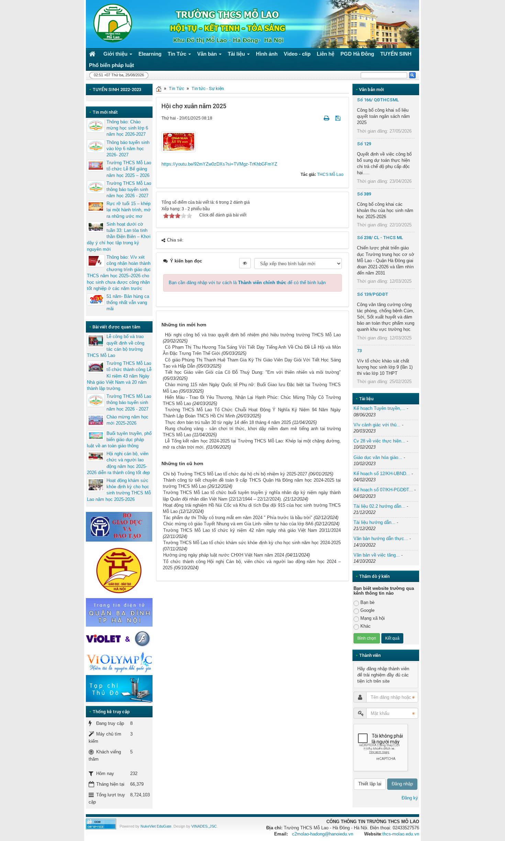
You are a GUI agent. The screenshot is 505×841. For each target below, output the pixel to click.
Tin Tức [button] (178, 54)
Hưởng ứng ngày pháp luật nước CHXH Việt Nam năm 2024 (223, 555)
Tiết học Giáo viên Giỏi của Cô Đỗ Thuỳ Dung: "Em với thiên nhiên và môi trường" (253, 372)
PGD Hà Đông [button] (357, 54)
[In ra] (327, 118)
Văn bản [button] (207, 54)
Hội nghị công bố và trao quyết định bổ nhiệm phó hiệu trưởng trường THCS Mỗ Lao (253, 334)
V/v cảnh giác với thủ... (377, 424)
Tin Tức (176, 88)
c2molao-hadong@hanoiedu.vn (322, 834)
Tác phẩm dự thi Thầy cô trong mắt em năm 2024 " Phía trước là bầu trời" (237, 517)
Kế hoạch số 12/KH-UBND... (382, 473)
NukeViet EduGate (156, 826)
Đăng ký (410, 797)
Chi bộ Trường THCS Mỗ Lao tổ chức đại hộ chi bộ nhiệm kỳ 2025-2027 (235, 473)
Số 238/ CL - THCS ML (380, 237)
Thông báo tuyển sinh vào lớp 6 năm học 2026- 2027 (127, 148)
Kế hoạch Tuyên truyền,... (379, 408)
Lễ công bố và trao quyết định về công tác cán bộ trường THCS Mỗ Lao (115, 346)
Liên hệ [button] (325, 54)
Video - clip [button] (297, 54)
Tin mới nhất (105, 112)
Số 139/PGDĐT (372, 294)
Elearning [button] (149, 54)
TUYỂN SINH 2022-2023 (116, 89)
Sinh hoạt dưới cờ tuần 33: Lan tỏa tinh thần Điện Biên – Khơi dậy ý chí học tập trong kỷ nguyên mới (118, 237)
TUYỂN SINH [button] (396, 54)
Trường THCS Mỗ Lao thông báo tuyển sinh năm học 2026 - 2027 (128, 189)
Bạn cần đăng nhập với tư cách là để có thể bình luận (247, 282)
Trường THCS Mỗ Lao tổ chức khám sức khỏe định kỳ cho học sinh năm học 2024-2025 (252, 542)
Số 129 (364, 143)
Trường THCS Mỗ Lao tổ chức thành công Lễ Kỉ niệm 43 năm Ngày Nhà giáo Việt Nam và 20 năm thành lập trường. (119, 376)
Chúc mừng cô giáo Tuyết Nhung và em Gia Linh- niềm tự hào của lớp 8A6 (238, 523)
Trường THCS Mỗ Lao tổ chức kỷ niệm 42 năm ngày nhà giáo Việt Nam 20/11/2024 (252, 530)
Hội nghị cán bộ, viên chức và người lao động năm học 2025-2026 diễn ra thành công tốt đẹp (118, 463)
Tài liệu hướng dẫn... (374, 522)
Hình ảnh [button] (267, 54)
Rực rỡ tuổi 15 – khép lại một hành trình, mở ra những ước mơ (128, 209)
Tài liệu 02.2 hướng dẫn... (379, 506)
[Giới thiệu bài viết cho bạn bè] (318, 118)
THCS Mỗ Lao (330, 174)
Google (367, 610)
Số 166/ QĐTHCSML (378, 99)
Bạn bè (367, 602)
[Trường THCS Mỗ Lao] (111, 22)
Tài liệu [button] (237, 54)
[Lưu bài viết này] (338, 118)
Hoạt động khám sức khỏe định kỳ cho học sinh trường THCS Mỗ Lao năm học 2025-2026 (119, 490)
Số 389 (364, 194)
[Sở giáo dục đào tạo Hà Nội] (119, 569)
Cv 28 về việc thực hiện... (379, 441)
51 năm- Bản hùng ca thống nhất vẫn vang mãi (127, 302)
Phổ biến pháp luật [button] (111, 65)
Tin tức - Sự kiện (207, 88)
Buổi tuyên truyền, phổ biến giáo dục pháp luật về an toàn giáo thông (119, 439)
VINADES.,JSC (204, 826)
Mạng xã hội (372, 618)
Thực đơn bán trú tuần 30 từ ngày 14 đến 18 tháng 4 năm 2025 (228, 422)
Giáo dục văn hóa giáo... (378, 457)
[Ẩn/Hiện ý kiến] (245, 263)
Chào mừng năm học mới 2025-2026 (127, 420)
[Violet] (119, 638)
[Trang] (158, 88)
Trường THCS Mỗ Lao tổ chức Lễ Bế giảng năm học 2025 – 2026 (128, 169)
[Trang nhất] (93, 53)
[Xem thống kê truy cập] (101, 823)
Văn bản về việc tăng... (377, 555)
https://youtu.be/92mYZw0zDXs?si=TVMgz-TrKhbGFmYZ (219, 164)
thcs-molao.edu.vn (400, 834)
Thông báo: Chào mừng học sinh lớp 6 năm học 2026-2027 (127, 128)
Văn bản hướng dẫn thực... (381, 538)
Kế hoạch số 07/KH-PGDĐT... (383, 489)
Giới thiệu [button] (116, 54)
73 (359, 350)
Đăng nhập (402, 783)
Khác (365, 626)
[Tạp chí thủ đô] (119, 689)
